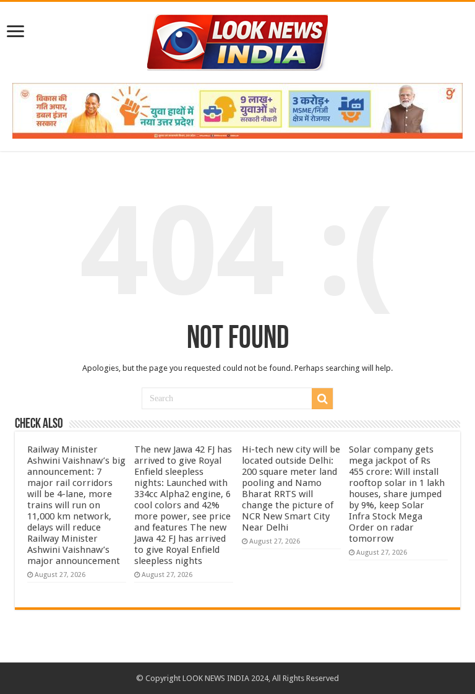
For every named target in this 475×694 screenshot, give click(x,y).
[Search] (322, 398)
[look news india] (237, 40)
